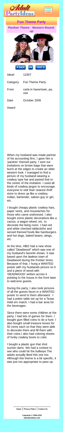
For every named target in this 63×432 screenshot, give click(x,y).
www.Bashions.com (32, 418)
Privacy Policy (30, 409)
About (18, 409)
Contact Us (43, 409)
